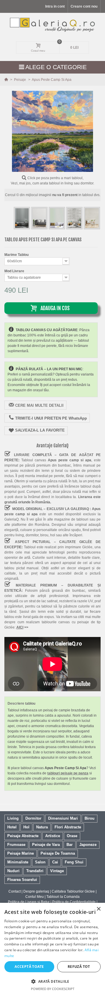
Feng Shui (74, 862)
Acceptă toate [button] (29, 966)
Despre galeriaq (36, 891)
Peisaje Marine (20, 853)
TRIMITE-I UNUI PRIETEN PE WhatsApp (51, 418)
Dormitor (33, 818)
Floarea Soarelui (22, 879)
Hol (26, 827)
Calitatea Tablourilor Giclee (73, 891)
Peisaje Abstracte (22, 836)
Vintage (57, 871)
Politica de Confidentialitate (74, 902)
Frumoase (16, 844)
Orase (72, 836)
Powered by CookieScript (52, 989)
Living (13, 818)
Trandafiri (34, 871)
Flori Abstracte (68, 827)
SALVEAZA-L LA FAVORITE (40, 430)
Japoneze (88, 844)
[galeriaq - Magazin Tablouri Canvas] (52, 25)
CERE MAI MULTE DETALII (39, 405)
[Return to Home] (6, 80)
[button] (52, 981)
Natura (42, 827)
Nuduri (13, 871)
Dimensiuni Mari (63, 818)
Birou (89, 818)
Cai (55, 862)
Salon (40, 862)
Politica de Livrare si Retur (29, 902)
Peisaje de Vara (46, 844)
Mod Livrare (14, 271)
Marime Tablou (16, 255)
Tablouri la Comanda (63, 897)
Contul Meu (34, 897)
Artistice (52, 836)
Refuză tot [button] (79, 966)
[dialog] (52, 949)
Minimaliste (17, 862)
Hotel (12, 827)
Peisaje (20, 80)
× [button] (98, 909)
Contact (14, 891)
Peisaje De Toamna (58, 853)
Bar (69, 844)
